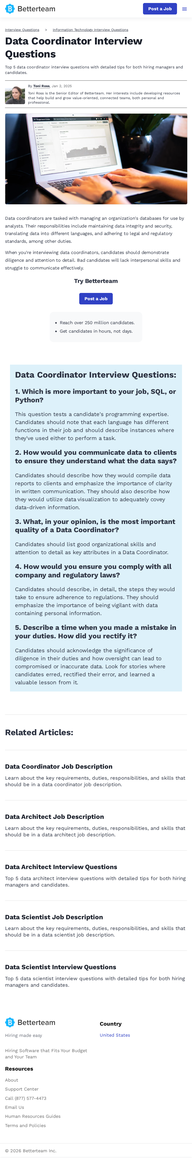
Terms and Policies (25, 1125)
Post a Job (160, 8)
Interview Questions (22, 30)
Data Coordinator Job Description (58, 766)
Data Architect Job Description (54, 816)
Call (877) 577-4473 (25, 1098)
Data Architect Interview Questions (61, 867)
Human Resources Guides (32, 1116)
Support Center (21, 1089)
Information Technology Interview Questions (90, 30)
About (11, 1080)
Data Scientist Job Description (54, 917)
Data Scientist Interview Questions (60, 967)
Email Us (14, 1107)
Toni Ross (41, 86)
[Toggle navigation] (184, 9)
